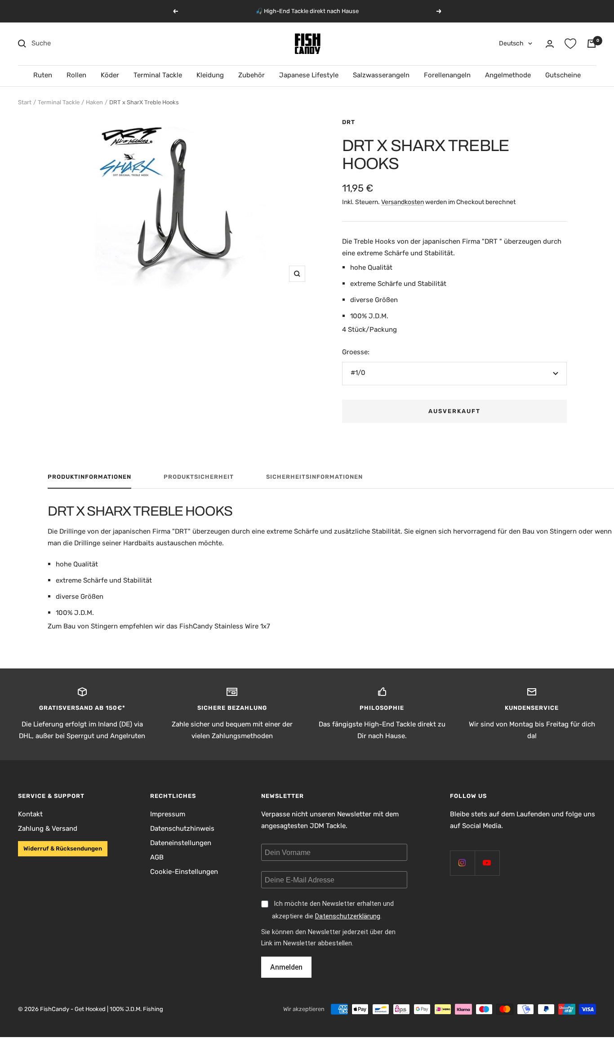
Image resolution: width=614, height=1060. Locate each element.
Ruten (42, 75)
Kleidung (210, 75)
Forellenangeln (447, 75)
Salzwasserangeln (381, 75)
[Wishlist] (570, 43)
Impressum (167, 814)
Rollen (76, 75)
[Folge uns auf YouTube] (487, 863)
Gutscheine (563, 75)
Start (24, 102)
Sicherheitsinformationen (314, 476)
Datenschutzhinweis (182, 828)
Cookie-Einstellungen (184, 872)
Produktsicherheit (199, 476)
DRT (348, 122)
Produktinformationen (89, 476)
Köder (110, 75)
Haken (94, 102)
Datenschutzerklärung (347, 916)
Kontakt (30, 814)
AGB (157, 857)
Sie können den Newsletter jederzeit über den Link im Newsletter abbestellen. (328, 937)
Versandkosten (402, 202)
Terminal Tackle (157, 75)
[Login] (550, 44)
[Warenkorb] (591, 44)
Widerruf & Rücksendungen (62, 848)
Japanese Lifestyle (308, 75)
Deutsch (511, 43)
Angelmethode (508, 75)
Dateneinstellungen (180, 843)
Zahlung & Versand (47, 828)
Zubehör (251, 75)
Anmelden (286, 967)
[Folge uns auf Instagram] (462, 863)
